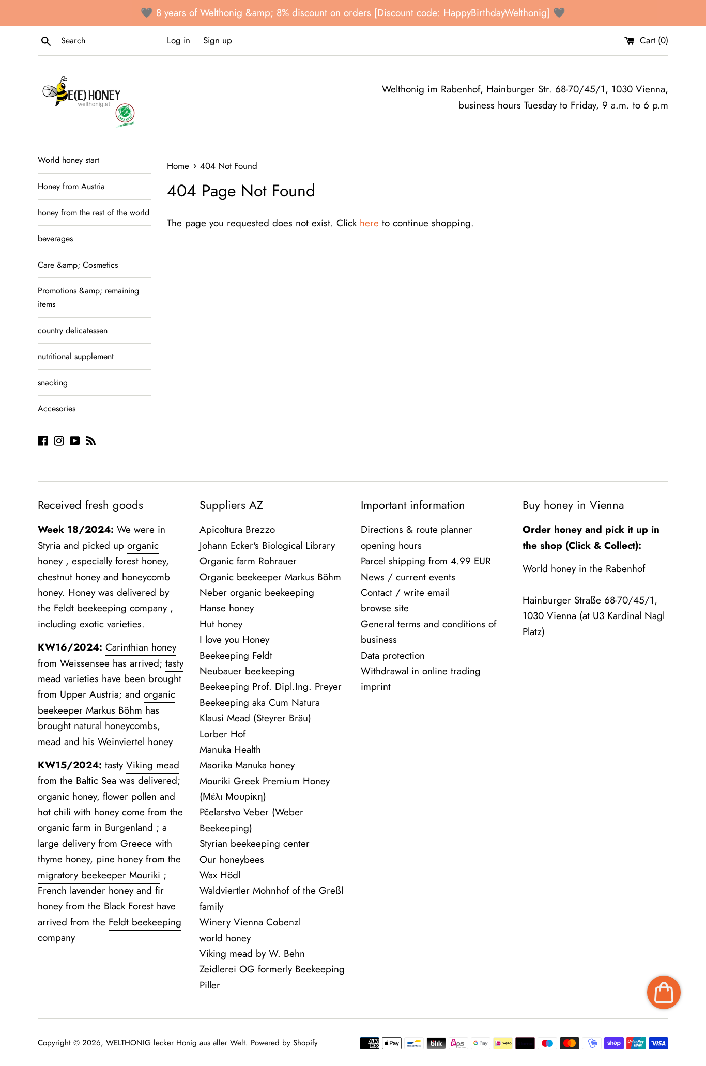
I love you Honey (234, 639)
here (369, 223)
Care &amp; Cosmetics (78, 265)
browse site (385, 608)
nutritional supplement (76, 356)
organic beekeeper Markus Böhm (106, 702)
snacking (53, 383)
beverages (55, 238)
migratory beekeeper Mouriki (99, 875)
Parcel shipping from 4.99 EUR (426, 561)
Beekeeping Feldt (235, 655)
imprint (376, 686)
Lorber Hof (222, 734)
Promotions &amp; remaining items (88, 297)
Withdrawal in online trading (421, 671)
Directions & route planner (416, 529)
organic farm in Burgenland (95, 828)
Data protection (393, 655)
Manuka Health (230, 749)
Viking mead (152, 765)
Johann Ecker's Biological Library (267, 545)
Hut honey (220, 624)
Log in (178, 40)
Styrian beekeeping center (254, 844)
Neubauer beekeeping (247, 671)
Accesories (56, 408)
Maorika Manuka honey (247, 765)
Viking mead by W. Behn (252, 954)
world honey (225, 938)
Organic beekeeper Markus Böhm (270, 577)
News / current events (408, 577)
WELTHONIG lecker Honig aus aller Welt (175, 1042)
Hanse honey (226, 608)
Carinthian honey (140, 647)
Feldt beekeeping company (110, 608)
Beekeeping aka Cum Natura (259, 702)
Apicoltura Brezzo (237, 529)
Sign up (217, 40)
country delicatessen (73, 330)
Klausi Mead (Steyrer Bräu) (255, 718)
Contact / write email (405, 592)
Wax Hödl (219, 875)
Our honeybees (231, 860)
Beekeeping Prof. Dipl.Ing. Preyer (270, 686)
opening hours (391, 545)
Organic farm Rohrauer (248, 561)
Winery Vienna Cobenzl (250, 922)
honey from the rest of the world (93, 213)
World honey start (68, 160)
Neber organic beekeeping (256, 592)
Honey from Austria (71, 186)
